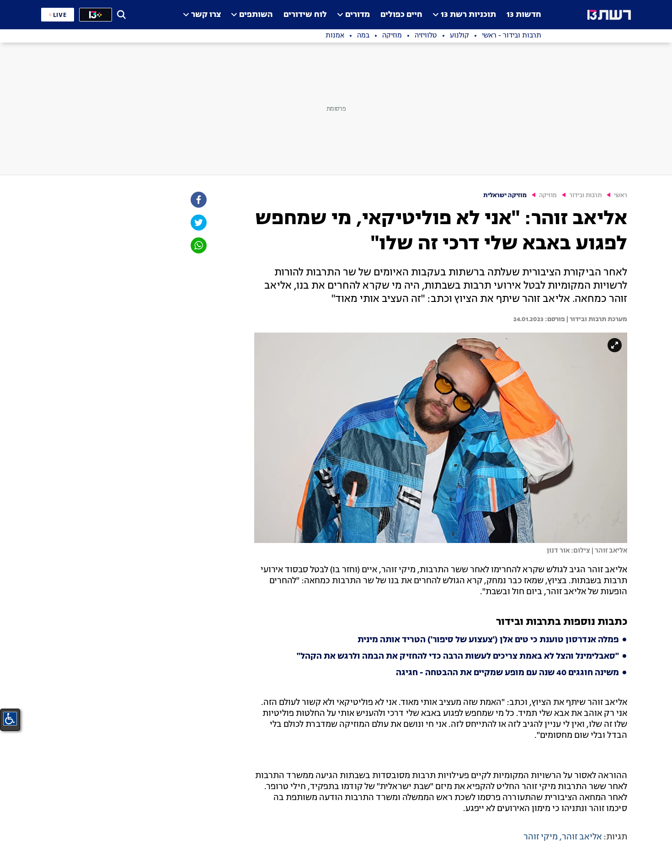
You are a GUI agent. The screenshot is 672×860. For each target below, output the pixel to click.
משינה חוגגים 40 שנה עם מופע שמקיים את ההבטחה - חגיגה (507, 672)
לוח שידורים (305, 15)
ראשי (620, 195)
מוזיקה (548, 195)
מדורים (357, 15)
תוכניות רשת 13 (468, 15)
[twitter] (198, 223)
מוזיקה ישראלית (505, 195)
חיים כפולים (401, 15)
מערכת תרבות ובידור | (596, 319)
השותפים (256, 15)
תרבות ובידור (585, 195)
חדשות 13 (524, 15)
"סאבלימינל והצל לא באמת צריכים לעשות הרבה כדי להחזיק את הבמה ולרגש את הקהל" (458, 656)
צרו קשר (206, 15)
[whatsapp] (198, 245)
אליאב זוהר (582, 837)
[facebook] (198, 200)
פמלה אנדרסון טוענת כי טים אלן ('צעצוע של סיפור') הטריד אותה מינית (488, 639)
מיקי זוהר (540, 837)
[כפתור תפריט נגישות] (10, 719)
